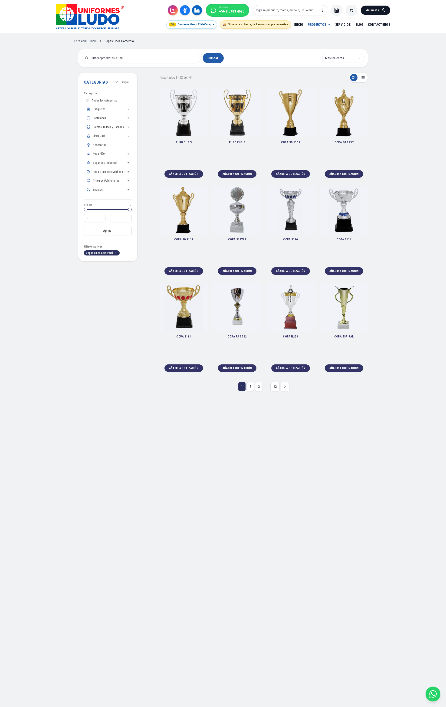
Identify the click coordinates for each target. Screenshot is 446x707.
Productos (317, 24)
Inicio (298, 24)
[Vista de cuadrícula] (353, 77)
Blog (359, 24)
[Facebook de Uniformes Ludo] (185, 10)
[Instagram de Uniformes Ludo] (173, 10)
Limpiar (125, 82)
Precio (88, 205)
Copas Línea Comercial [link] (119, 41)
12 (275, 387)
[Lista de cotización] (336, 10)
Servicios (343, 24)
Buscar (213, 58)
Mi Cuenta (372, 10)
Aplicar (108, 230)
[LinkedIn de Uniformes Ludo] (197, 10)
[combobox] (343, 58)
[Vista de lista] (363, 77)
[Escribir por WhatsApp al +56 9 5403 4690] (433, 694)
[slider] (86, 209)
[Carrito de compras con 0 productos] (351, 10)
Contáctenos (379, 24)
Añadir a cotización (184, 174)
